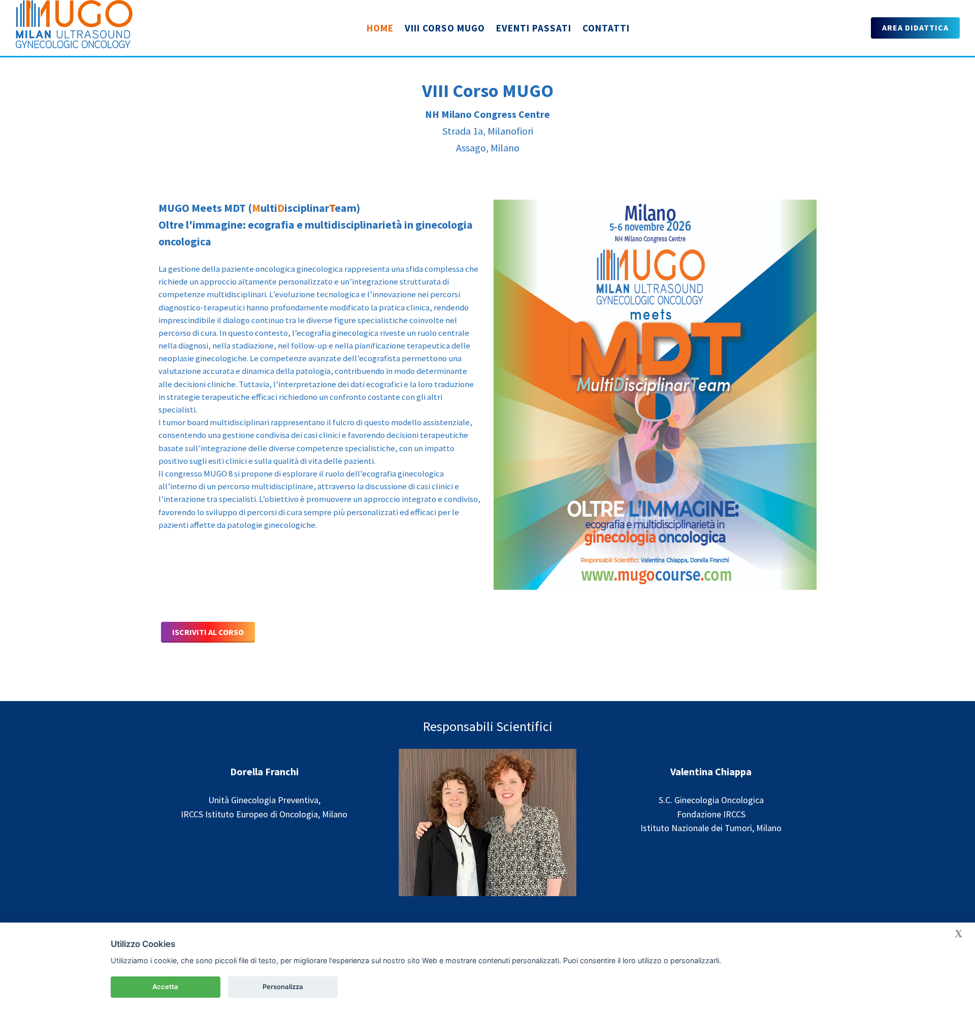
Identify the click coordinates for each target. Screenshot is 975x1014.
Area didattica (915, 27)
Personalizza (283, 987)
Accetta (165, 987)
